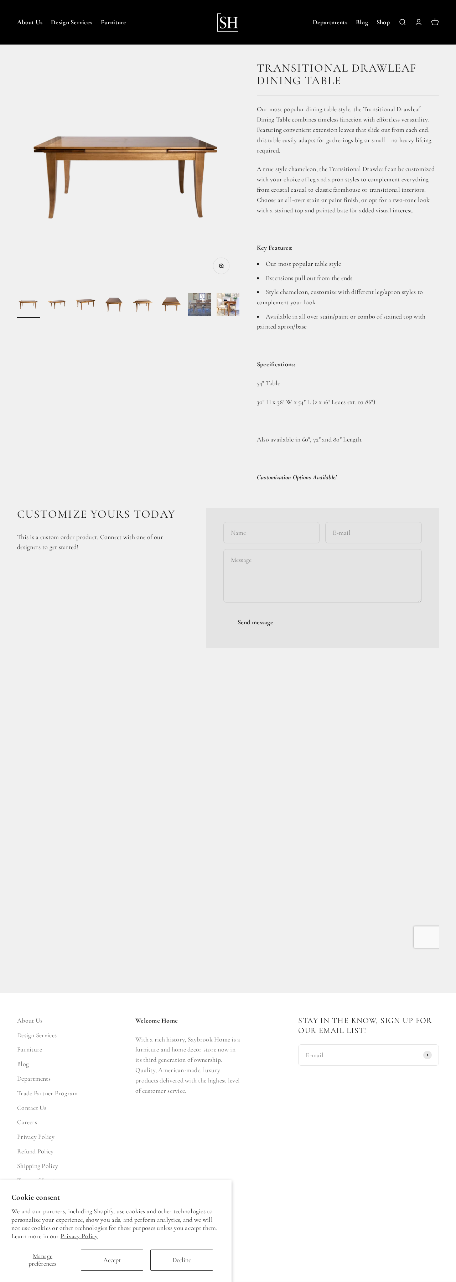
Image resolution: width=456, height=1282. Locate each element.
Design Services (71, 22)
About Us (29, 22)
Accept (112, 1260)
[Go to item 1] (28, 305)
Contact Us (32, 1108)
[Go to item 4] (114, 305)
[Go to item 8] (228, 305)
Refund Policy (35, 1151)
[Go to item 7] (199, 305)
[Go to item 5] (142, 305)
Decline (181, 1260)
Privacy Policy (79, 1236)
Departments (330, 22)
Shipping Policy (37, 1166)
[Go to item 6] (171, 305)
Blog (362, 22)
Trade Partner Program (47, 1093)
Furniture (113, 22)
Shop (383, 22)
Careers (27, 1122)
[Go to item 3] (85, 305)
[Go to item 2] (57, 305)
